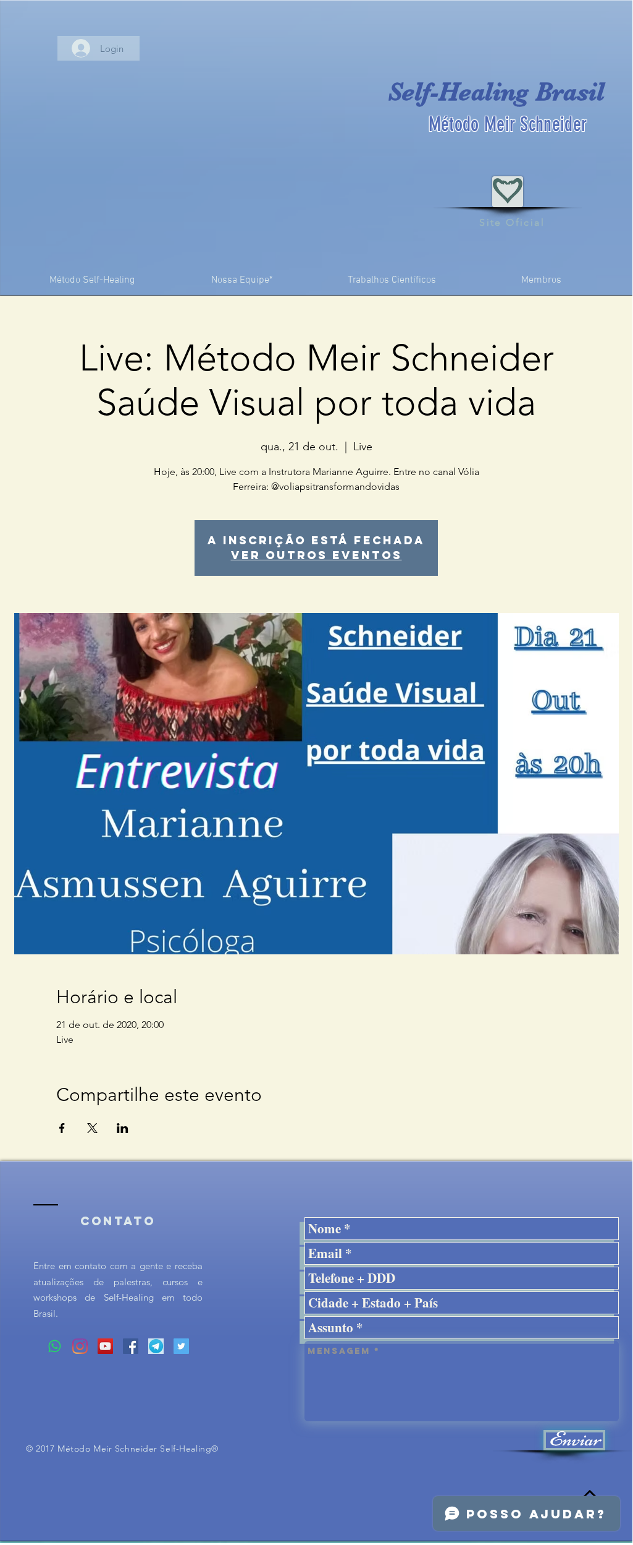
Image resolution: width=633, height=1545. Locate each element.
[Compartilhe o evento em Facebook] (62, 1128)
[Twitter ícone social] (181, 1346)
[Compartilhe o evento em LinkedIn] (122, 1128)
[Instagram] (80, 1346)
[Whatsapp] (54, 1346)
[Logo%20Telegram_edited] (156, 1346)
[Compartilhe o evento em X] (92, 1128)
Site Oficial (512, 222)
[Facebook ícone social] (130, 1346)
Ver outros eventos (316, 555)
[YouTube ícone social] (105, 1346)
